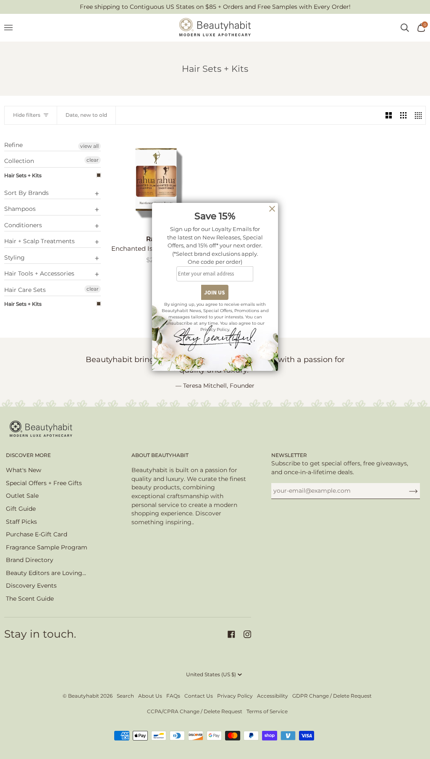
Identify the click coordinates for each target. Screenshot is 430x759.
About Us (150, 696)
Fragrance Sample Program (46, 547)
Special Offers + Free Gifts (44, 483)
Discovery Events (31, 585)
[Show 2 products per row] (388, 115)
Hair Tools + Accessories (39, 273)
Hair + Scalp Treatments (39, 241)
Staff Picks (21, 521)
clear (93, 160)
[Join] (407, 490)
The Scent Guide (30, 598)
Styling (14, 257)
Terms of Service (267, 711)
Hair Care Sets (25, 290)
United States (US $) (211, 674)
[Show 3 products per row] (403, 115)
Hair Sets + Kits (23, 175)
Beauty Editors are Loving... (46, 573)
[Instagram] (247, 634)
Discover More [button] (28, 455)
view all (89, 146)
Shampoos (20, 209)
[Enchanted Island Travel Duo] (156, 180)
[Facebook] (231, 634)
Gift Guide (21, 508)
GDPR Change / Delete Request (332, 696)
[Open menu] (12, 28)
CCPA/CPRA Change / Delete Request (194, 711)
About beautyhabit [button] (160, 455)
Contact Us (198, 696)
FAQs (173, 696)
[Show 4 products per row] (418, 115)
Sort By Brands (26, 193)
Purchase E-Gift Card (36, 534)
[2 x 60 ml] (156, 180)
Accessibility (272, 696)
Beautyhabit (83, 696)
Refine (13, 145)
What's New (23, 470)
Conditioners (23, 225)
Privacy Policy (235, 696)
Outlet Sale (22, 495)
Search (125, 696)
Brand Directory (29, 560)
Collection (19, 161)
